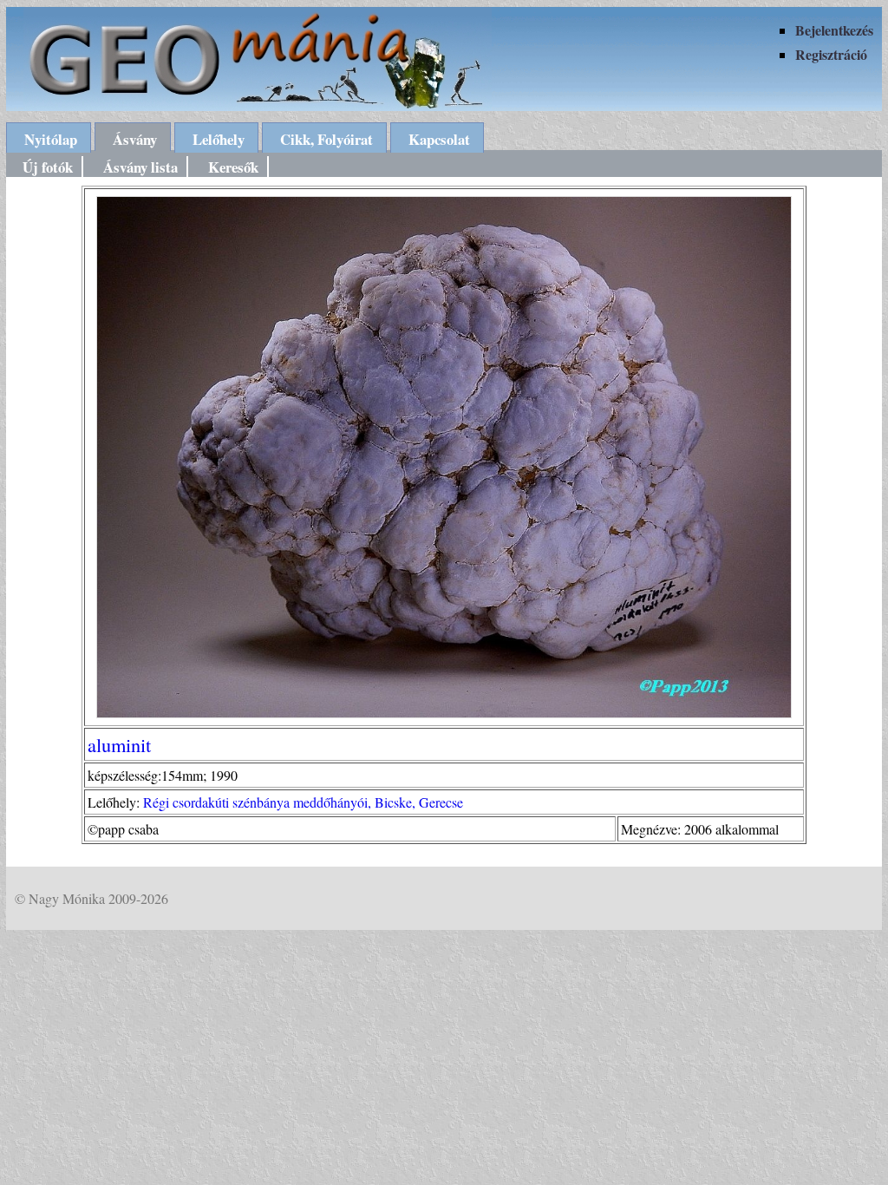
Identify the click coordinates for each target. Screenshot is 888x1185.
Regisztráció (831, 54)
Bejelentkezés (834, 30)
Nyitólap (50, 139)
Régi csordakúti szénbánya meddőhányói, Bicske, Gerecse (303, 802)
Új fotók (48, 167)
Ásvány (135, 139)
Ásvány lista (140, 167)
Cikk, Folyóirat (326, 139)
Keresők (233, 167)
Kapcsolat (439, 139)
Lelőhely (219, 139)
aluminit (119, 744)
